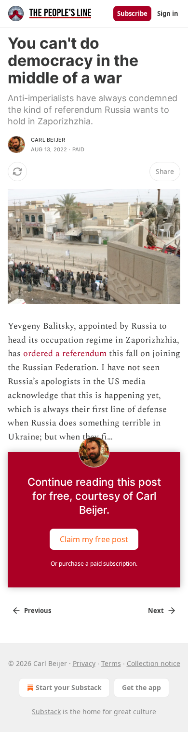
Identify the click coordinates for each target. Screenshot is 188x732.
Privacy (84, 663)
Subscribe (132, 13)
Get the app (141, 687)
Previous (37, 610)
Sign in (167, 13)
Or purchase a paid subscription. (94, 563)
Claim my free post (94, 539)
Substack (46, 711)
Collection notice (153, 663)
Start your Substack (69, 687)
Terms (111, 663)
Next (156, 610)
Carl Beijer (48, 139)
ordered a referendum (65, 353)
